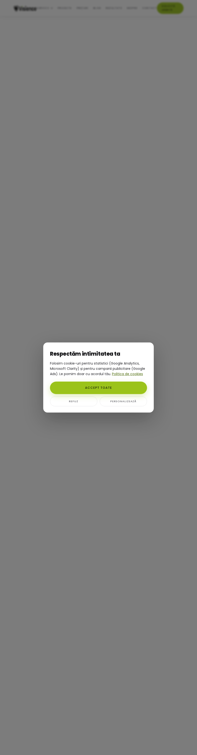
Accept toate (98, 387)
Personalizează (123, 401)
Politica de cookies (127, 374)
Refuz (73, 401)
